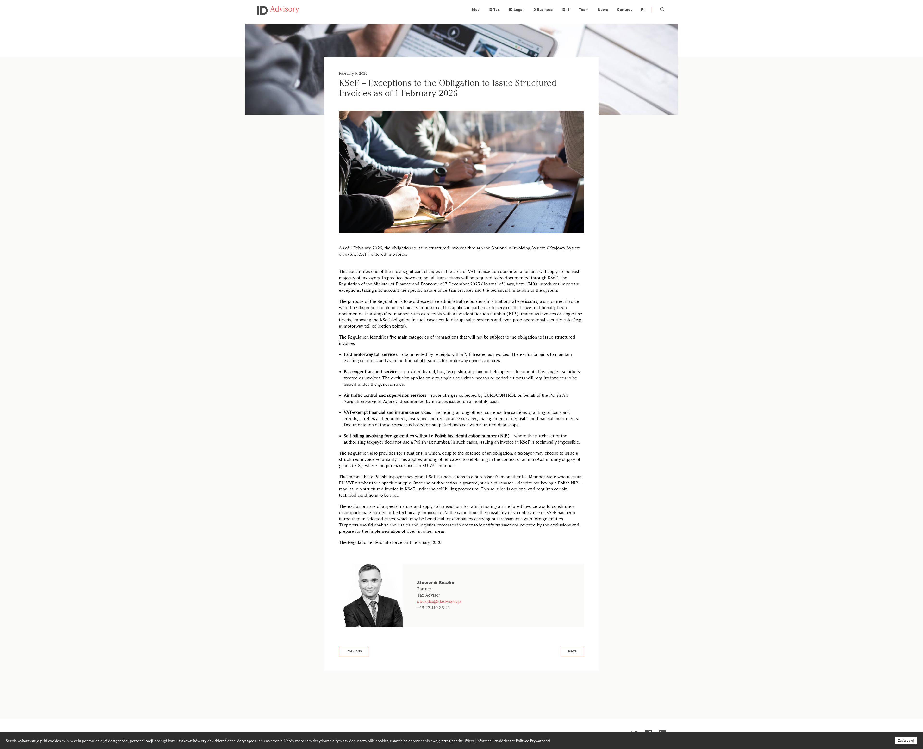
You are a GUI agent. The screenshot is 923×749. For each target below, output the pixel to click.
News (603, 9)
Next (572, 651)
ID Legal (516, 9)
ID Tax (494, 9)
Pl (642, 9)
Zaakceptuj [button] (906, 741)
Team (584, 9)
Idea (476, 9)
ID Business (542, 9)
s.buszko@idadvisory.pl (439, 601)
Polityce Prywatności (533, 741)
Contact (624, 9)
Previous (354, 651)
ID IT (566, 9)
